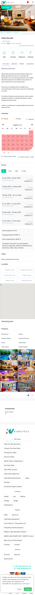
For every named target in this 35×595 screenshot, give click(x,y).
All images (6, 7)
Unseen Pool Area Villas (12, 448)
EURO (24, 171)
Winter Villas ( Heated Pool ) (13, 461)
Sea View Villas (9, 465)
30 (4, 152)
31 (8, 152)
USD (9, 171)
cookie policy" (26, 583)
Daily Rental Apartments (12, 478)
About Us (15, 515)
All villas (7, 482)
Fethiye (22, 496)
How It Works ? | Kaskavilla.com (15, 523)
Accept (27, 589)
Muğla (16, 501)
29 (31, 148)
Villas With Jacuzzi (10, 469)
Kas (14, 496)
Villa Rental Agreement (11, 519)
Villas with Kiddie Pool (11, 474)
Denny (19, 589)
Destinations (8, 505)
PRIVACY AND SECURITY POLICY (15, 532)
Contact (17, 544)
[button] (32, 17)
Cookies (7, 544)
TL (4, 171)
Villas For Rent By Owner (12, 444)
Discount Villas (9, 457)
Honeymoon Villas (10, 452)
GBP (16, 171)
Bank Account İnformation (13, 540)
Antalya (6, 501)
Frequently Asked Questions (14, 527)
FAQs (6, 515)
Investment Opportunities (13, 486)
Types (27, 478)
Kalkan (6, 496)
